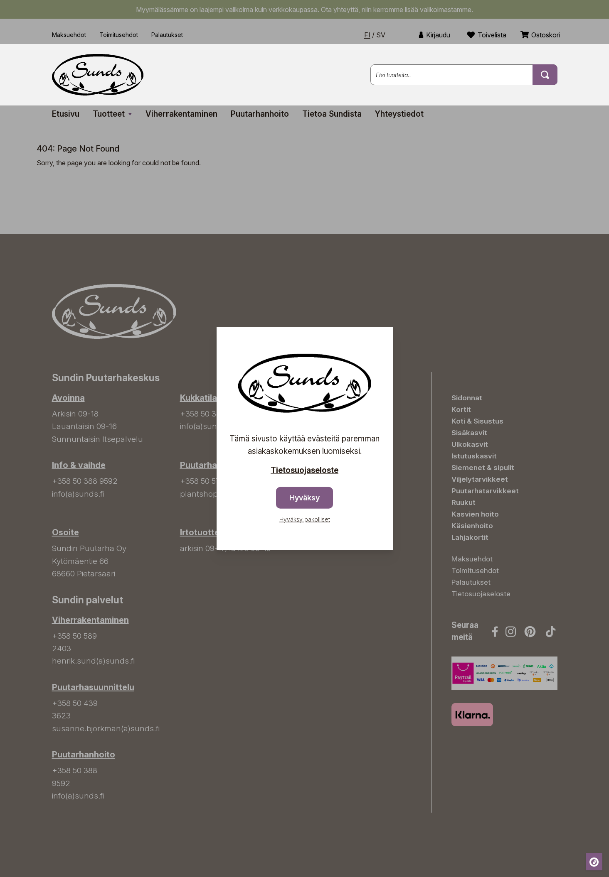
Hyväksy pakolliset (304, 518)
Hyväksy (304, 497)
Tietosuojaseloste (304, 470)
